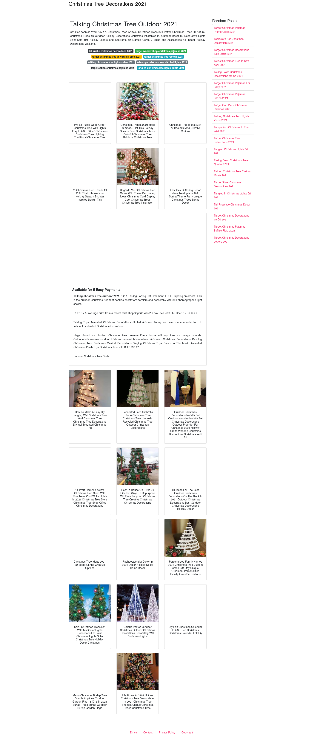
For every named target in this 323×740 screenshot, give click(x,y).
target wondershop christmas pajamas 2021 (161, 51)
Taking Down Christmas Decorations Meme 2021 (228, 74)
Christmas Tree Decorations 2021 (108, 3)
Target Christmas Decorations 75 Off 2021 (231, 217)
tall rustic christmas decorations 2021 (110, 51)
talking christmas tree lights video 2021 (111, 62)
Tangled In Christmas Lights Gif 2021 (232, 195)
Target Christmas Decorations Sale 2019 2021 (231, 52)
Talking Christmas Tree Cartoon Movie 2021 (232, 173)
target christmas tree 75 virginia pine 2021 (116, 56)
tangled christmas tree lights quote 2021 (161, 68)
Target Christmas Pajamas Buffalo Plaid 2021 (229, 228)
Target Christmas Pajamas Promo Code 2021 (229, 30)
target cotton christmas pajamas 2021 (112, 68)
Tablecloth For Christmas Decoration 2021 (229, 41)
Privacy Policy (167, 732)
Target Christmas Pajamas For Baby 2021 (232, 85)
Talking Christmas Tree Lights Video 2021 (231, 118)
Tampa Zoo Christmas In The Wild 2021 (231, 129)
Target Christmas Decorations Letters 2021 (231, 239)
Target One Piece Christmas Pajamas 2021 (230, 107)
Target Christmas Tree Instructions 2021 (227, 140)
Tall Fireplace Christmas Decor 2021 (232, 206)
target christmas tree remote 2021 (163, 56)
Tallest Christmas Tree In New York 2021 (231, 63)
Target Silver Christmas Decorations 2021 (228, 184)
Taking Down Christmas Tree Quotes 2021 (231, 162)
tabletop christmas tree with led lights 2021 (162, 62)
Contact (148, 732)
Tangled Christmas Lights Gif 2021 (231, 151)
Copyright (187, 732)
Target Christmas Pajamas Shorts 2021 (229, 96)
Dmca (133, 732)
